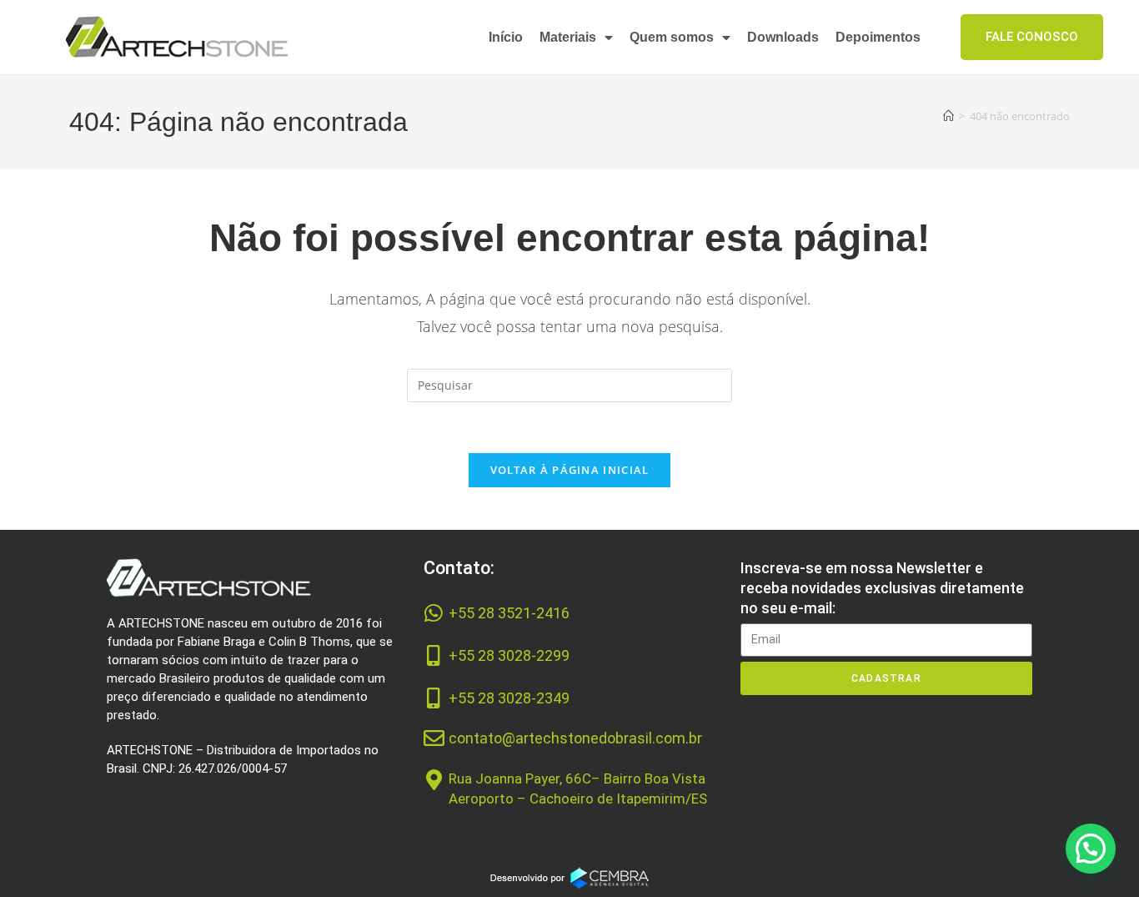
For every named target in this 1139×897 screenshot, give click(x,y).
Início (506, 37)
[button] (1091, 849)
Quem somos (672, 37)
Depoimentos (878, 37)
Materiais (567, 37)
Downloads (783, 37)
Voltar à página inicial (570, 469)
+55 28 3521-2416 (509, 613)
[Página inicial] (948, 115)
